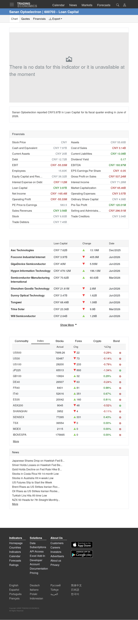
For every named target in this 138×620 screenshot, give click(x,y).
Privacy (54, 565)
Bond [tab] (116, 341)
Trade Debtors (20, 222)
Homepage (16, 543)
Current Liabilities (81, 154)
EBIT (15, 165)
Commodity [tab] (21, 341)
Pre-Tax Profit (79, 205)
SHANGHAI (20, 411)
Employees (19, 171)
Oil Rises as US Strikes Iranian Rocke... (35, 491)
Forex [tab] (78, 341)
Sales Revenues (22, 210)
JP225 (17, 370)
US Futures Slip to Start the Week (32, 482)
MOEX (17, 429)
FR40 (16, 388)
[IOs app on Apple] (82, 544)
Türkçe (54, 590)
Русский (55, 585)
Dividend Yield (80, 159)
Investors (55, 552)
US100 (17, 364)
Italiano (34, 590)
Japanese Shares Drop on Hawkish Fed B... (38, 460)
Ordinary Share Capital (84, 199)
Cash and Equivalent (24, 148)
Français (14, 598)
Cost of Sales (79, 148)
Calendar (14, 556)
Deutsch (35, 585)
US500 (17, 352)
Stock (15, 216)
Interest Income (80, 182)
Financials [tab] (39, 19)
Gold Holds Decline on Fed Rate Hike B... (37, 469)
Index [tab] (40, 341)
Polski (33, 594)
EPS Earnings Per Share (86, 171)
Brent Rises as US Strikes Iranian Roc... (36, 487)
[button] (124, 5)
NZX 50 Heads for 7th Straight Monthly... (36, 500)
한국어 (75, 594)
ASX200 (18, 405)
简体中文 (76, 585)
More (16, 441)
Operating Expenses (83, 193)
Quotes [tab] (25, 19)
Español (14, 590)
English (13, 585)
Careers (55, 547)
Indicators (15, 552)
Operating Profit (21, 199)
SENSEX (18, 417)
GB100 (17, 376)
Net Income (19, 193)
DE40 (16, 382)
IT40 (15, 393)
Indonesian (36, 598)
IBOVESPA (19, 435)
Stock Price (19, 142)
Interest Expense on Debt (27, 182)
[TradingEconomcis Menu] (12, 4)
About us (55, 560)
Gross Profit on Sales (83, 176)
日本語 (75, 590)
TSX (15, 423)
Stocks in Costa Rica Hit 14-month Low (35, 474)
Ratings (14, 565)
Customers (56, 543)
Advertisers (57, 556)
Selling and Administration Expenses (86, 210)
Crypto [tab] (97, 341)
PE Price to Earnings (24, 205)
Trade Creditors (80, 216)
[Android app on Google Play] (82, 554)
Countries (15, 547)
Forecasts (15, 560)
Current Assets (21, 154)
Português (15, 594)
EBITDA (76, 165)
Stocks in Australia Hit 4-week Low (33, 478)
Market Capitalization (83, 188)
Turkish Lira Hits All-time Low (29, 495)
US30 (16, 358)
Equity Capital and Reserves (27, 176)
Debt (15, 159)
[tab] (55, 18)
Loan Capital (19, 188)
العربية (54, 594)
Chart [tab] (14, 19)
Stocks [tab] (60, 341)
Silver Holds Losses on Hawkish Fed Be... (37, 465)
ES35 (16, 399)
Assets (75, 142)
